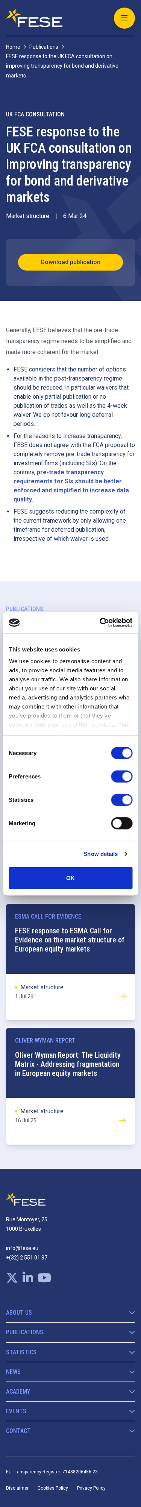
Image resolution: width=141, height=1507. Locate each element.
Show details (100, 854)
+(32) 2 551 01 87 (26, 1258)
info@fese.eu (22, 1248)
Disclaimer (17, 1488)
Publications (43, 47)
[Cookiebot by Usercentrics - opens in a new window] (100, 623)
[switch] (121, 776)
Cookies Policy (53, 1488)
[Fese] (34, 18)
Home (13, 47)
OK (70, 877)
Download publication (70, 262)
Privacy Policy (91, 1488)
